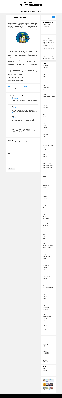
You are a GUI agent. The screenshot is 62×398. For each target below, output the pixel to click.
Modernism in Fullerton (46, 218)
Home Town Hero (45, 183)
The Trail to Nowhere (46, 307)
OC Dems (44, 236)
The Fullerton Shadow (46, 344)
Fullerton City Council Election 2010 (48, 163)
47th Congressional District (47, 67)
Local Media (44, 212)
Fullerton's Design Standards (47, 172)
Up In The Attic (45, 325)
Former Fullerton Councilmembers (48, 145)
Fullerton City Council (46, 160)
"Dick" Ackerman (45, 65)
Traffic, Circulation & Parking (47, 316)
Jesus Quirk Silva (45, 194)
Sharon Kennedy (20, 80)
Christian (44, 350)
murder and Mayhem (46, 223)
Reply (12, 102)
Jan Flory (44, 189)
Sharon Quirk (44, 280)
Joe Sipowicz (45, 346)
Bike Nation (44, 92)
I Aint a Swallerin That (46, 185)
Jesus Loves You (45, 192)
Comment (10, 143)
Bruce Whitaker (45, 98)
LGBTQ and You (45, 205)
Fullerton (44, 154)
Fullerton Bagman (45, 361)
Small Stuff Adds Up (46, 283)
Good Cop (44, 176)
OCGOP (44, 243)
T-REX (44, 358)
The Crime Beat (45, 298)
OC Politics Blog (45, 370)
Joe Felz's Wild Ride (45, 196)
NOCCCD (44, 234)
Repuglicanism (45, 269)
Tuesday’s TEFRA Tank (46, 26)
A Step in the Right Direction (47, 72)
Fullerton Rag (45, 368)
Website (9, 161)
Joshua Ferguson (45, 354)
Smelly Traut (45, 285)
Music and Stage (45, 225)
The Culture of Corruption (46, 300)
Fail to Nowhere (45, 31)
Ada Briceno (44, 76)
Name (9, 153)
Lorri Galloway (45, 214)
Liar (43, 207)
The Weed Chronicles (46, 309)
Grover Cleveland (45, 343)
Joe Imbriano (45, 198)
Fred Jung (44, 149)
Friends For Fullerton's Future (31, 4)
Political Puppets (45, 263)
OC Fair (44, 238)
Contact (39, 11)
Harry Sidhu (44, 180)
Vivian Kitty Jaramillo (46, 331)
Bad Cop (44, 83)
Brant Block (44, 47)
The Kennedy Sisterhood (46, 303)
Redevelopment (45, 267)
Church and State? (45, 107)
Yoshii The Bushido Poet (46, 352)
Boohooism (44, 94)
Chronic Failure (45, 105)
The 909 (44, 294)
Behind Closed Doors (46, 87)
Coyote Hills (44, 118)
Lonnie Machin (45, 360)
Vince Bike (44, 329)
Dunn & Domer (45, 132)
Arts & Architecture (46, 81)
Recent (29, 11)
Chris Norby (44, 103)
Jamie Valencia (45, 187)
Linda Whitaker (45, 209)
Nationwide (44, 227)
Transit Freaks (45, 318)
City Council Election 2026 (47, 112)
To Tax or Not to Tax (46, 28)
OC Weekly (44, 372)
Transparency (45, 320)
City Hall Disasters (45, 114)
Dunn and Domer (45, 134)
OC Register (44, 240)
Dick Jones (44, 125)
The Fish (44, 359)
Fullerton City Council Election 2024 (48, 167)
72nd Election (45, 69)
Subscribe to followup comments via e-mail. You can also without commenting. (21, 165)
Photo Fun (44, 258)
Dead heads (44, 123)
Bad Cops (44, 85)
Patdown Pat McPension (46, 256)
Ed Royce (44, 136)
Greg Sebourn (45, 178)
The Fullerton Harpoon (46, 342)
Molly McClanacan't (45, 220)
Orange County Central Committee (48, 245)
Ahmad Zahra (45, 78)
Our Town (44, 249)
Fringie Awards (45, 152)
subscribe (29, 164)
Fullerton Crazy (45, 169)
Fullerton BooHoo (45, 158)
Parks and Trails (45, 254)
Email (9, 157)
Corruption (44, 116)
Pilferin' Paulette (45, 260)
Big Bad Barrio (45, 89)
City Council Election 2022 (47, 109)
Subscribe (34, 11)
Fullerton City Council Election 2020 (48, 165)
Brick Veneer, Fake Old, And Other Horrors (49, 96)
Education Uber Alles (46, 138)
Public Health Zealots (46, 265)
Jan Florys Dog (45, 347)
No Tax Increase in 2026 (46, 24)
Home (22, 11)
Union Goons (44, 323)
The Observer (13, 80)
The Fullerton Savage (46, 353)
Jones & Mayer (45, 200)
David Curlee (44, 355)
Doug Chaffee (45, 129)
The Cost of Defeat (46, 296)
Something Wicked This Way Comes (48, 287)
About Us (44, 74)
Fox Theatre (44, 147)
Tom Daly (44, 314)
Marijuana (44, 216)
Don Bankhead (45, 127)
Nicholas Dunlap (45, 229)
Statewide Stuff (45, 289)
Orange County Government (47, 247)
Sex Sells (44, 274)
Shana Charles (45, 278)
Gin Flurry (44, 174)
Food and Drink (45, 143)
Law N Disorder (45, 203)
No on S (44, 232)
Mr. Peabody (44, 345)
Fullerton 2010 (45, 156)
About (25, 11)
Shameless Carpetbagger (46, 276)
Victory (44, 327)
